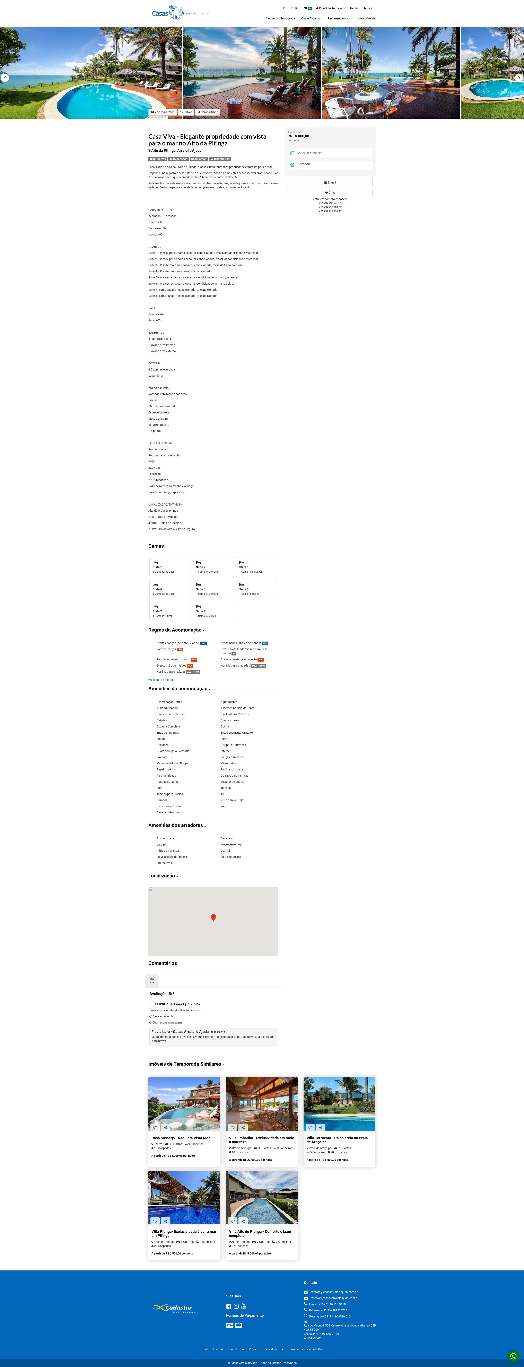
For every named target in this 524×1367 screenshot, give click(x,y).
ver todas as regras (160, 679)
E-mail (331, 182)
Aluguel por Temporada (280, 18)
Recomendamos (338, 18)
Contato (233, 1349)
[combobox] (335, 165)
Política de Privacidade (263, 1349)
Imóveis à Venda (365, 18)
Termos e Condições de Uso (305, 1349)
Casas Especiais (311, 18)
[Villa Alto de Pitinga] (262, 1198)
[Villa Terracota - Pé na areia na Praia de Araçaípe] (339, 1104)
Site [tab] (152, 981)
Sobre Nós (210, 1349)
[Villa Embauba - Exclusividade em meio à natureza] (262, 1104)
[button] (519, 78)
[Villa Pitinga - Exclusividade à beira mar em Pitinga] (184, 1198)
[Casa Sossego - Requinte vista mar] (184, 1104)
